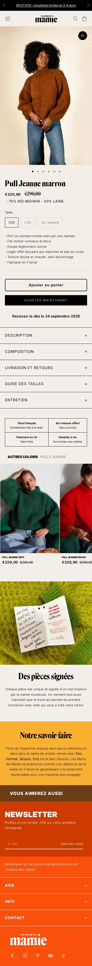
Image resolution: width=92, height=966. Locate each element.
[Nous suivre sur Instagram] (25, 955)
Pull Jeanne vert (13, 557)
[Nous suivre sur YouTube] (50, 955)
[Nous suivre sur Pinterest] (37, 955)
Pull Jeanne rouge (74, 557)
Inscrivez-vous (72, 844)
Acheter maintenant (46, 300)
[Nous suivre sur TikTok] (63, 955)
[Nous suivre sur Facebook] (12, 955)
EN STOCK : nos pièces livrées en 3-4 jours (46, 3)
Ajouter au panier (46, 285)
